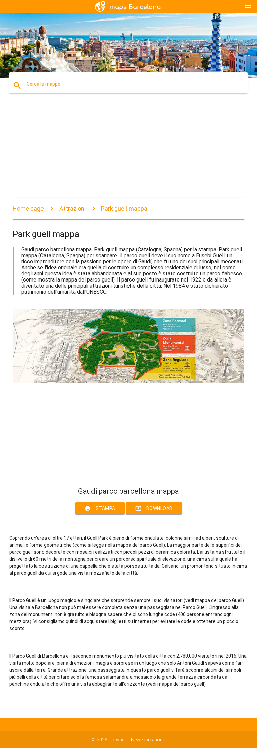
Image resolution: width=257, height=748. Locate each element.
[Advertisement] (128, 151)
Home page (28, 208)
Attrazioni (72, 208)
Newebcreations (148, 739)
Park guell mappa (124, 208)
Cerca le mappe (43, 84)
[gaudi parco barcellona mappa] (128, 381)
